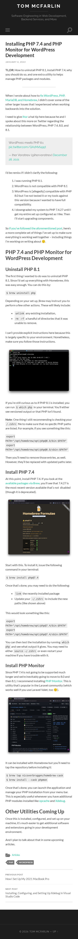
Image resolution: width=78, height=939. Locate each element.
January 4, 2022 (15, 62)
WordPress (26, 862)
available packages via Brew (22, 483)
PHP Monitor (54, 681)
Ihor (25, 116)
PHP (11, 862)
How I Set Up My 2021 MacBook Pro (27, 877)
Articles (16, 854)
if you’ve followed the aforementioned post (35, 228)
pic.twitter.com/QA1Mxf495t (27, 147)
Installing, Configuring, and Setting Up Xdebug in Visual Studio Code (38, 893)
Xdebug (60, 800)
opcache (44, 800)
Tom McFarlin (39, 6)
